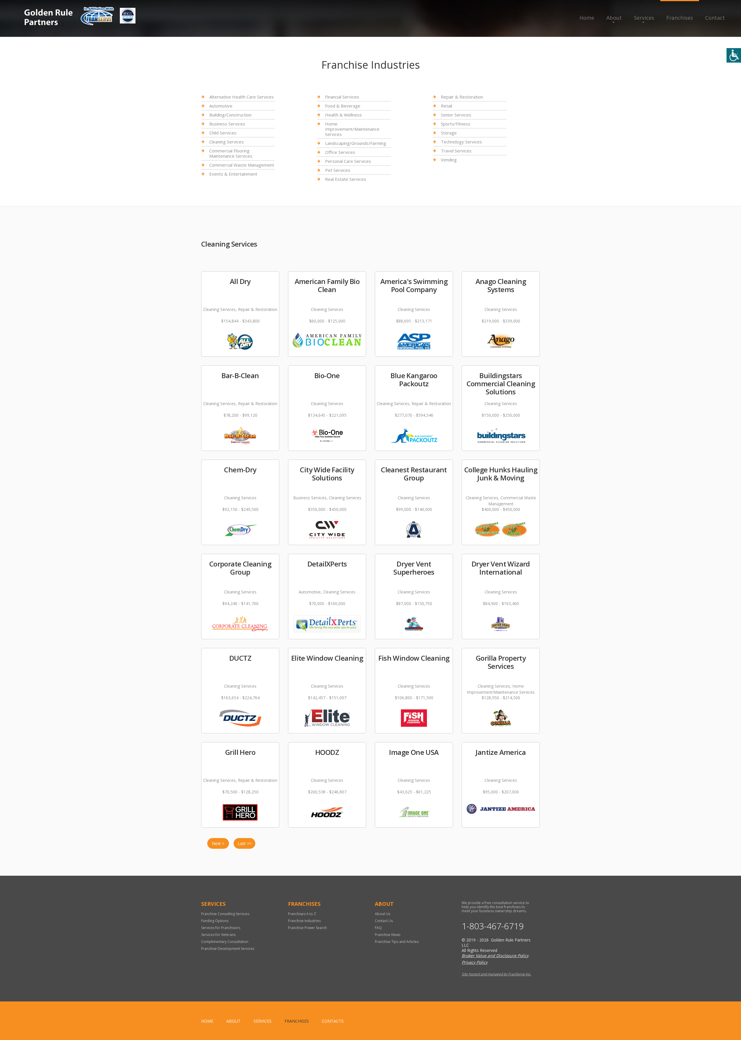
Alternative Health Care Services (241, 97)
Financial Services (342, 97)
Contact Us (384, 920)
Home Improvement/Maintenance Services (352, 129)
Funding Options (214, 920)
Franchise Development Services (227, 948)
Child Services (222, 133)
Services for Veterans (218, 934)
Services (644, 17)
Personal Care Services (348, 161)
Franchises (679, 17)
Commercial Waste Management (241, 165)
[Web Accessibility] (734, 55)
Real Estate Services (345, 179)
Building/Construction (230, 115)
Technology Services (461, 142)
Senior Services (456, 115)
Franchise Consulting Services (225, 913)
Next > (218, 843)
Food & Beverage (342, 106)
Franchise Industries (304, 920)
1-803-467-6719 (493, 926)
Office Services (340, 152)
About (614, 17)
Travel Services (456, 151)
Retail (446, 106)
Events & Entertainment (233, 174)
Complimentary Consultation (224, 941)
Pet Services (337, 170)
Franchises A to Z (302, 913)
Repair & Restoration (462, 97)
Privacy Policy (474, 962)
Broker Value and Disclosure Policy (495, 955)
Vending (449, 160)
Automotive (220, 106)
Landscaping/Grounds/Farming (355, 143)
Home (586, 17)
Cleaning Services (226, 142)
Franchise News (387, 934)
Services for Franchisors (220, 927)
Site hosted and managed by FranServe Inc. (496, 974)
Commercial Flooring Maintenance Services (230, 153)
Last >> (245, 843)
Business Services (227, 124)
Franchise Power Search (307, 927)
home (207, 1021)
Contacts (333, 1021)
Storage (449, 133)
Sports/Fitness (455, 124)
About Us (382, 913)
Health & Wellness (343, 115)
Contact (715, 17)
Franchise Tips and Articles (397, 941)
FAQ (378, 927)
